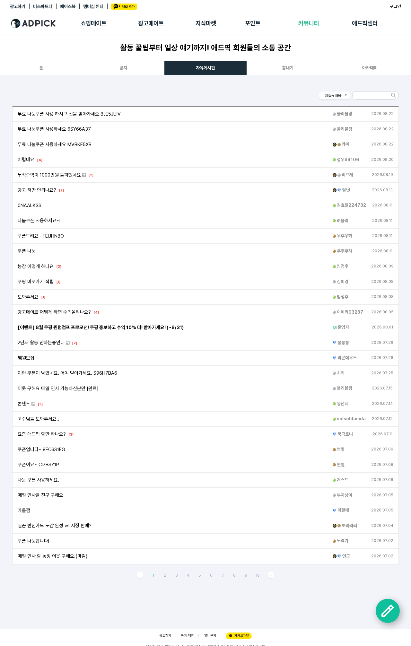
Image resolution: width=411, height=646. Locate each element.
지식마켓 (206, 23)
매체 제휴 (187, 635)
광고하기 (17, 6)
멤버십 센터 (93, 6)
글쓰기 (388, 611)
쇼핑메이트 (93, 23)
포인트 (252, 23)
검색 (393, 95)
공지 (123, 67)
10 (258, 575)
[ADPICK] (45, 23)
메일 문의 (210, 635)
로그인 (395, 6)
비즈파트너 (42, 6)
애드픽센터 (365, 23)
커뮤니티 (308, 23)
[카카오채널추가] (124, 6)
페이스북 (67, 6)
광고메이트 (151, 23)
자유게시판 (205, 67)
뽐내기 (287, 67)
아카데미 (370, 67)
